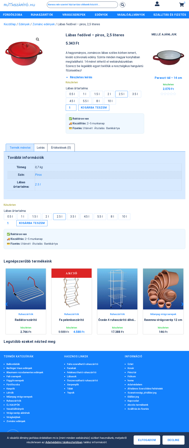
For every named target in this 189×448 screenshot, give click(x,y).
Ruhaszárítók (25, 314)
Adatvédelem (135, 384)
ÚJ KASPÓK (13, 404)
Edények (24, 24)
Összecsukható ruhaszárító (82, 380)
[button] (157, 3)
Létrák (10, 392)
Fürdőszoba (13, 384)
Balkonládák (13, 364)
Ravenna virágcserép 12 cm (163, 320)
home (131, 380)
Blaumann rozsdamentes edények (24, 372)
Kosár (131, 368)
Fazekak (71, 368)
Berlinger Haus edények (19, 368)
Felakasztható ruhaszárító (81, 372)
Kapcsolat (133, 400)
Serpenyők (73, 384)
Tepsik (70, 392)
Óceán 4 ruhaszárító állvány (117, 320)
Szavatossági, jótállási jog (142, 392)
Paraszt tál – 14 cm (168, 78)
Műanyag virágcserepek (163, 314)
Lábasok (71, 376)
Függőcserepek (15, 380)
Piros (38, 174)
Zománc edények (43, 24)
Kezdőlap (10, 24)
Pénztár (132, 372)
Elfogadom (147, 440)
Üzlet (130, 364)
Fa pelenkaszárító (71, 320)
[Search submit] (122, 5)
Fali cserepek (13, 376)
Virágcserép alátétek (18, 413)
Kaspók (10, 388)
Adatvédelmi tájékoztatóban (64, 442)
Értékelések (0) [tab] (61, 147)
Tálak (70, 388)
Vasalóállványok (15, 408)
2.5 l (38, 184)
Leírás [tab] (41, 147)
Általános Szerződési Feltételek (145, 388)
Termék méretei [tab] (20, 147)
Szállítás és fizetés (138, 408)
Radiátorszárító (26, 320)
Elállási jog (133, 396)
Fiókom (132, 376)
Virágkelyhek (13, 417)
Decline (173, 440)
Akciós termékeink (138, 404)
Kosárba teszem (94, 107)
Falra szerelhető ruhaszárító (82, 364)
